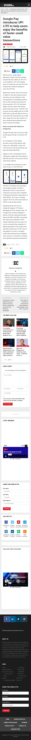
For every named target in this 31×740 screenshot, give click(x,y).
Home (2, 9)
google (8, 244)
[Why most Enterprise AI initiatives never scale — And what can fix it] (22, 343)
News (7, 9)
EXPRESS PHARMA (10, 680)
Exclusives (6, 325)
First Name (6, 488)
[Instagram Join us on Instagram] (24, 619)
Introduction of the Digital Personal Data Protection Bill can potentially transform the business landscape (8, 305)
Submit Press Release (8, 671)
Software (9, 44)
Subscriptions (15, 729)
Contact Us (19, 680)
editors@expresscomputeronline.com (13, 630)
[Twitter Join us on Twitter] (18, 619)
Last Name (6, 494)
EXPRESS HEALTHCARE (20, 668)
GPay (13, 244)
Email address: (7, 500)
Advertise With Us (6, 669)
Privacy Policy (19, 678)
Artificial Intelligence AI (23, 346)
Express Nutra (22, 675)
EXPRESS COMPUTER (20, 672)
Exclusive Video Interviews (12, 549)
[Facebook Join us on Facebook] (7, 619)
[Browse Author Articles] (15, 263)
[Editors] (3, 630)
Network (4, 678)
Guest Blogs (20, 325)
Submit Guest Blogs (7, 675)
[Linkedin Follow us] (12, 619)
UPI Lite (17, 244)
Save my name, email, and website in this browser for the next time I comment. (14, 399)
